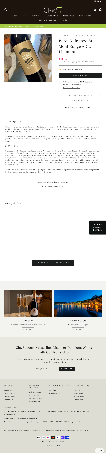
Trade (64, 20)
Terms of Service (36, 398)
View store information (71, 88)
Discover (28, 329)
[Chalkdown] (28, 303)
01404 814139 (12, 415)
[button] (53, 186)
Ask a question (80, 100)
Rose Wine (69, 16)
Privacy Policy (10, 396)
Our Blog (53, 390)
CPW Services (9, 393)
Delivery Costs (35, 392)
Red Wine (36, 16)
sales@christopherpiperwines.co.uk (24, 418)
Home (15, 16)
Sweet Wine (85, 16)
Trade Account (35, 395)
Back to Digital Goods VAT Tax (54, 263)
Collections (69, 36)
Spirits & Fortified (48, 20)
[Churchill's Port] (78, 303)
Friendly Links (54, 393)
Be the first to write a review (53, 187)
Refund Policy (34, 401)
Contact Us (8, 399)
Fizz (24, 16)
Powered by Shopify (53, 445)
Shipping (73, 62)
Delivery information (80, 95)
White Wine (52, 16)
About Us (7, 390)
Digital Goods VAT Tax (85, 36)
